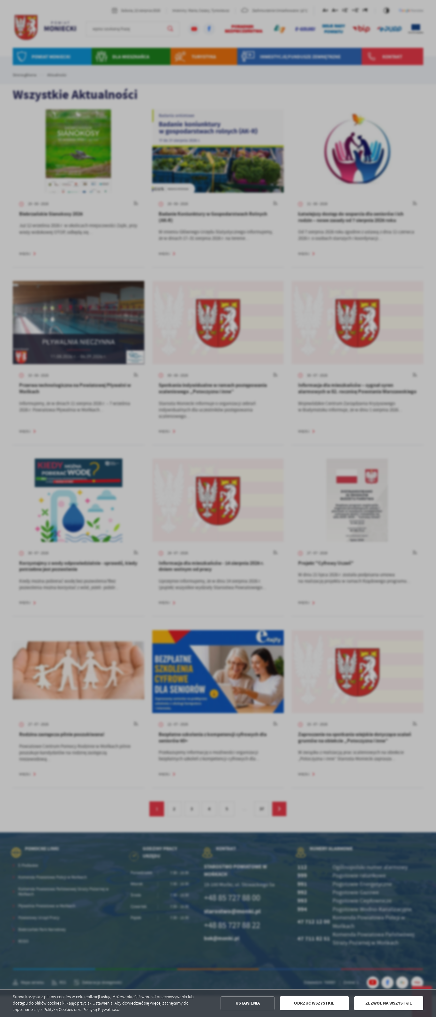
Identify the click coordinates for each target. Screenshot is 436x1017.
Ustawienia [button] (248, 1003)
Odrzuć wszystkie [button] (314, 1003)
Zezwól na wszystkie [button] (388, 1003)
